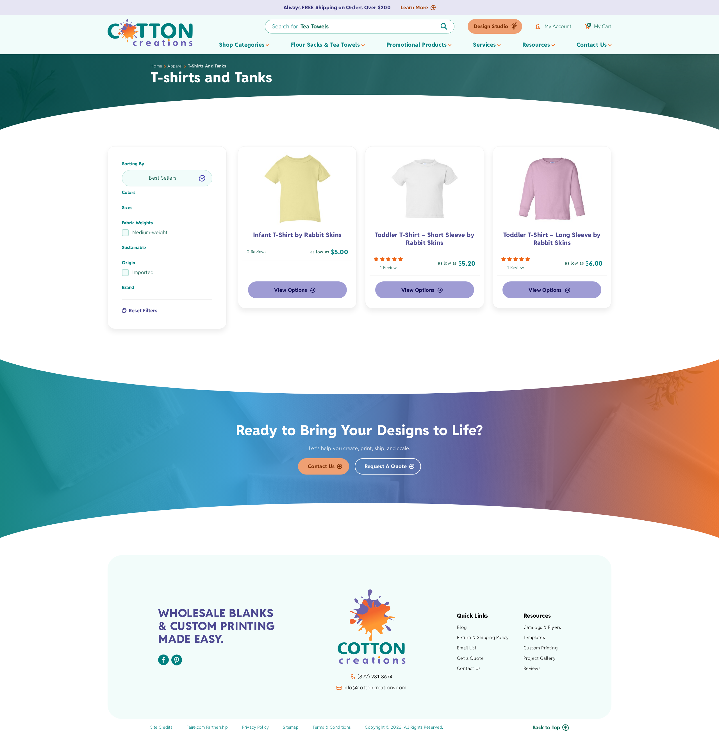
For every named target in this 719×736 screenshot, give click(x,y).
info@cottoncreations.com (375, 687)
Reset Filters (143, 310)
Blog (462, 627)
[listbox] (167, 178)
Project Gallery (540, 658)
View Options (290, 290)
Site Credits (161, 727)
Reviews (532, 668)
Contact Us (321, 466)
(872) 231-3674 (375, 676)
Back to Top (546, 727)
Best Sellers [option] (162, 178)
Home (156, 66)
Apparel (175, 66)
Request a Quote (386, 466)
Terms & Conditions (332, 727)
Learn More (414, 7)
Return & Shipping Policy (483, 637)
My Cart (599, 26)
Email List (467, 648)
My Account (558, 26)
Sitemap (291, 727)
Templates (534, 637)
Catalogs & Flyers (542, 627)
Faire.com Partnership (207, 727)
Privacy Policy (255, 727)
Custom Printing (541, 648)
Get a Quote (470, 658)
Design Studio (491, 26)
